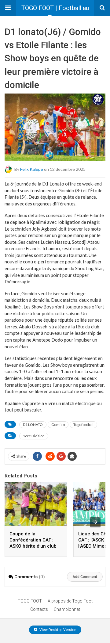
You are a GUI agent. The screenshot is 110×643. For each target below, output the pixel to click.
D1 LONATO (33, 424)
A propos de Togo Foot (70, 601)
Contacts (39, 609)
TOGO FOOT (30, 601)
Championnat (67, 609)
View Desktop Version (57, 630)
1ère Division (34, 436)
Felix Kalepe (31, 168)
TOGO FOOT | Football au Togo (55, 10)
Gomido (58, 424)
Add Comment (84, 577)
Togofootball (83, 424)
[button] (8, 8)
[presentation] (95, 522)
